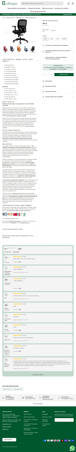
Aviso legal (45, 414)
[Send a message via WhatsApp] (72, 448)
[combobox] (42, 3)
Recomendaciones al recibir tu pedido (16, 115)
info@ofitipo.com (25, 222)
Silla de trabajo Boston (30, 17)
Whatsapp (13, 222)
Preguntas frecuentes (14, 221)
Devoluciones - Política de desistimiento (30, 429)
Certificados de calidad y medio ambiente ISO (18, 210)
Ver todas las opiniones (38, 374)
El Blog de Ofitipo (6, 426)
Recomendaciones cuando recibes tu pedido (31, 433)
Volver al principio (38, 403)
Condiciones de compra (46, 424)
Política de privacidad (45, 420)
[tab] (8, 252)
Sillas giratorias (20, 17)
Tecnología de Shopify (12, 446)
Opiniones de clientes (29, 417)
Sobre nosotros (28, 414)
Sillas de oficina (10, 17)
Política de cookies (47, 417)
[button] (72, 3)
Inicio (3, 17)
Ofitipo (7, 446)
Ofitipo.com (5, 429)
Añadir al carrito (64, 74)
